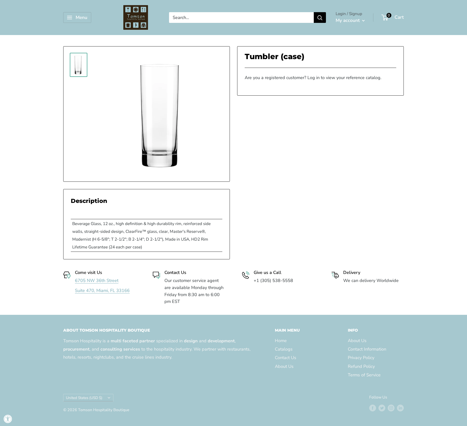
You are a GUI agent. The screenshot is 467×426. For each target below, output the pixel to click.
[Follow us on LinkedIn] (400, 408)
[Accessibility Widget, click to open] (7, 418)
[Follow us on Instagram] (391, 408)
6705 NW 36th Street (96, 280)
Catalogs (284, 349)
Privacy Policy (361, 358)
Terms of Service (364, 375)
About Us (284, 366)
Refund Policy (361, 366)
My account (348, 20)
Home (281, 341)
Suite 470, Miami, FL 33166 (102, 290)
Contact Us (285, 358)
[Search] (320, 17)
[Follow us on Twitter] (381, 408)
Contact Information (367, 349)
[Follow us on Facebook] (372, 408)
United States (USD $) (84, 397)
